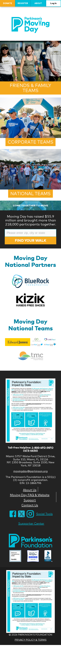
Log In (53, 3)
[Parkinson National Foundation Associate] (15, 556)
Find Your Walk (30, 240)
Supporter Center (31, 523)
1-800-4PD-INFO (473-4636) (38, 449)
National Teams (30, 193)
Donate (7, 3)
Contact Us (29, 505)
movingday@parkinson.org (30, 471)
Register (23, 3)
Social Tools (44, 514)
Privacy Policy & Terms (30, 639)
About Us (29, 490)
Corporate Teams (30, 142)
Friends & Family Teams (30, 88)
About (38, 3)
